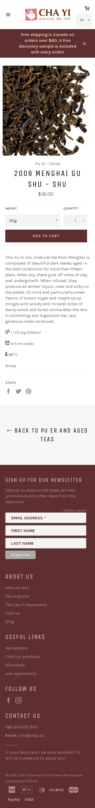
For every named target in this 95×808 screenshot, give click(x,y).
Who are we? (17, 587)
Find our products (22, 656)
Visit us (12, 613)
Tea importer (17, 596)
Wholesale (15, 665)
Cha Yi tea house (31, 775)
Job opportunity (20, 673)
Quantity (70, 208)
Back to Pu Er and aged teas (50, 435)
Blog (9, 621)
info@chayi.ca (31, 735)
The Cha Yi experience (25, 604)
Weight (11, 208)
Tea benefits (16, 648)
